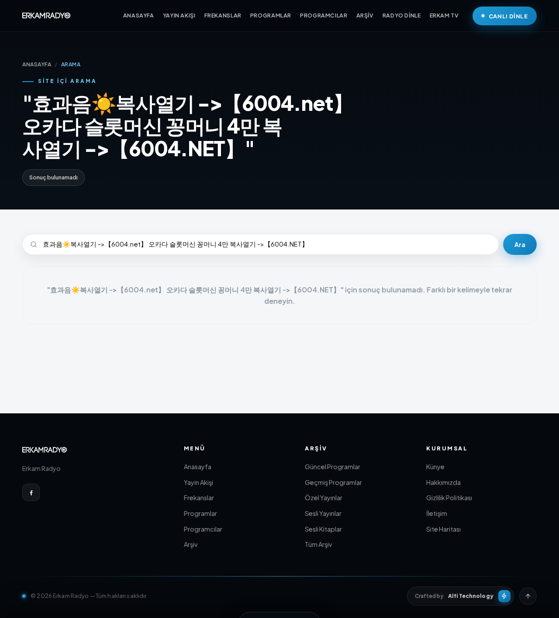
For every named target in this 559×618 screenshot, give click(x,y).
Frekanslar (199, 497)
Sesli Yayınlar (323, 513)
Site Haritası (443, 529)
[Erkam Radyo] (46, 16)
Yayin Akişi (198, 482)
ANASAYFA (138, 15)
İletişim (436, 513)
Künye (435, 466)
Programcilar (203, 529)
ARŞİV (365, 15)
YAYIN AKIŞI (179, 15)
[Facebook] (31, 492)
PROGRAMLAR (270, 15)
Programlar (200, 513)
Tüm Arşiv (318, 544)
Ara (519, 244)
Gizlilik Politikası (449, 497)
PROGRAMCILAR (324, 15)
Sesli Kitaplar (323, 529)
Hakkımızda (443, 482)
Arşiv (190, 544)
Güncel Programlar (332, 466)
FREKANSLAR (223, 15)
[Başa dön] (528, 596)
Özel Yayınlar (323, 497)
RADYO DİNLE (402, 15)
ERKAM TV (444, 15)
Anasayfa (197, 466)
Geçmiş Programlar (333, 482)
